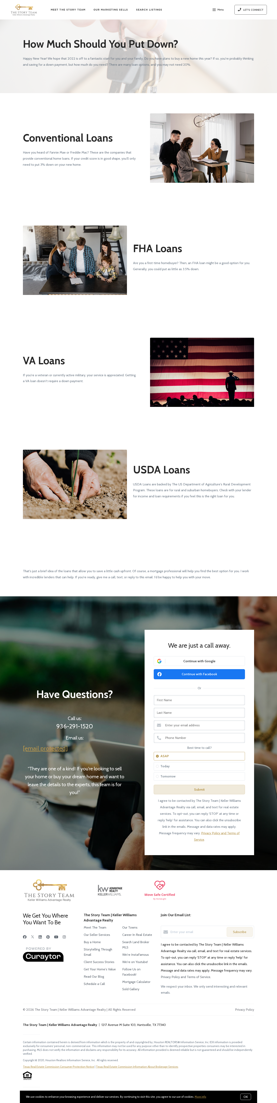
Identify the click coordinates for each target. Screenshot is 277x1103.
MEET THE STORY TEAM (68, 9)
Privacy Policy (244, 1010)
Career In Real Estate (137, 935)
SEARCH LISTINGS (149, 9)
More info (200, 1096)
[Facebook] (25, 937)
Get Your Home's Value (100, 969)
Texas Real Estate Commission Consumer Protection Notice (58, 1066)
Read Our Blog (94, 976)
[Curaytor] (43, 961)
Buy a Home (92, 942)
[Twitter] (32, 937)
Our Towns (129, 927)
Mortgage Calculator (136, 982)
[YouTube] (56, 937)
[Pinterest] (48, 937)
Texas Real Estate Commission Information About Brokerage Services (137, 1066)
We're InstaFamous (135, 955)
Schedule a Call (94, 984)
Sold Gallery (130, 989)
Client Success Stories (99, 962)
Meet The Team (95, 927)
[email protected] (45, 748)
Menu (220, 10)
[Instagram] (64, 937)
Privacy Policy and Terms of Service (185, 977)
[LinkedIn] (40, 937)
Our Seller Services (97, 935)
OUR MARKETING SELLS (110, 9)
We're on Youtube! (135, 962)
